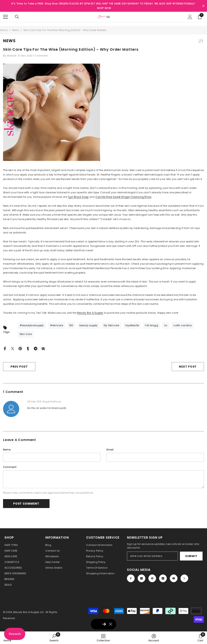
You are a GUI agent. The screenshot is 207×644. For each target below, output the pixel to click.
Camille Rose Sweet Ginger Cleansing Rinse (123, 197)
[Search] (17, 16)
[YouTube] (173, 578)
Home (3, 30)
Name (7, 449)
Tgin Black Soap (78, 197)
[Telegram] (35, 348)
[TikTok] (163, 578)
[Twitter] (12, 348)
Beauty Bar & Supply (90, 313)
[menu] (5, 16)
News (15, 30)
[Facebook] (5, 348)
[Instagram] (141, 578)
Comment (10, 467)
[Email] (43, 348)
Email (110, 449)
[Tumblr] (28, 348)
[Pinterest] (20, 348)
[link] (54, 637)
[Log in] (190, 17)
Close (203, 5)
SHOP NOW (104, 8)
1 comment (40, 55)
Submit (191, 556)
